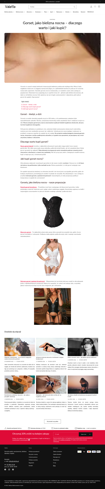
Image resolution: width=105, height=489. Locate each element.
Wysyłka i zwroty (33, 454)
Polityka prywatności (34, 451)
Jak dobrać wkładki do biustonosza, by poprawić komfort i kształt (82, 395)
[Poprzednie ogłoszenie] (4, 1)
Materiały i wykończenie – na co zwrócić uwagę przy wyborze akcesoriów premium (17, 358)
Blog (54, 465)
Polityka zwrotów (33, 460)
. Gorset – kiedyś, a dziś (29, 104)
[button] (9, 12)
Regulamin (31, 462)
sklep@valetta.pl (14, 461)
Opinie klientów (57, 454)
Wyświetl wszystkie (52, 421)
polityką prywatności (66, 440)
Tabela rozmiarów (57, 451)
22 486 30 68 (11, 464)
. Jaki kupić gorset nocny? (29, 109)
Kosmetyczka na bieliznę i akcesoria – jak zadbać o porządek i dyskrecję (17, 395)
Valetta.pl (10, 485)
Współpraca (56, 460)
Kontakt (31, 465)
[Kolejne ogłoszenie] (100, 1)
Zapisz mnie (83, 434)
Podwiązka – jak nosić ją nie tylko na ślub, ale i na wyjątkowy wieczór (48, 395)
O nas (54, 462)
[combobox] (52, 7)
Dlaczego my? (56, 457)
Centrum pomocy (33, 457)
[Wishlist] (95, 7)
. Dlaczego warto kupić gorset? (31, 107)
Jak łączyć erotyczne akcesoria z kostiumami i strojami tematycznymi (49, 358)
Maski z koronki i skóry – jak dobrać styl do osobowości (82, 357)
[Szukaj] (74, 7)
